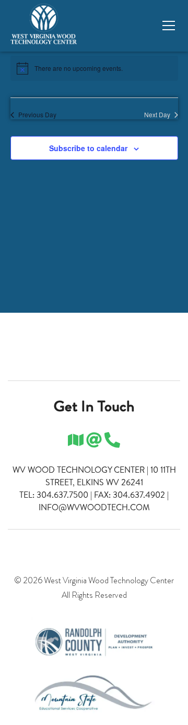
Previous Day (37, 114)
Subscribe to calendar (88, 148)
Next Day (157, 114)
